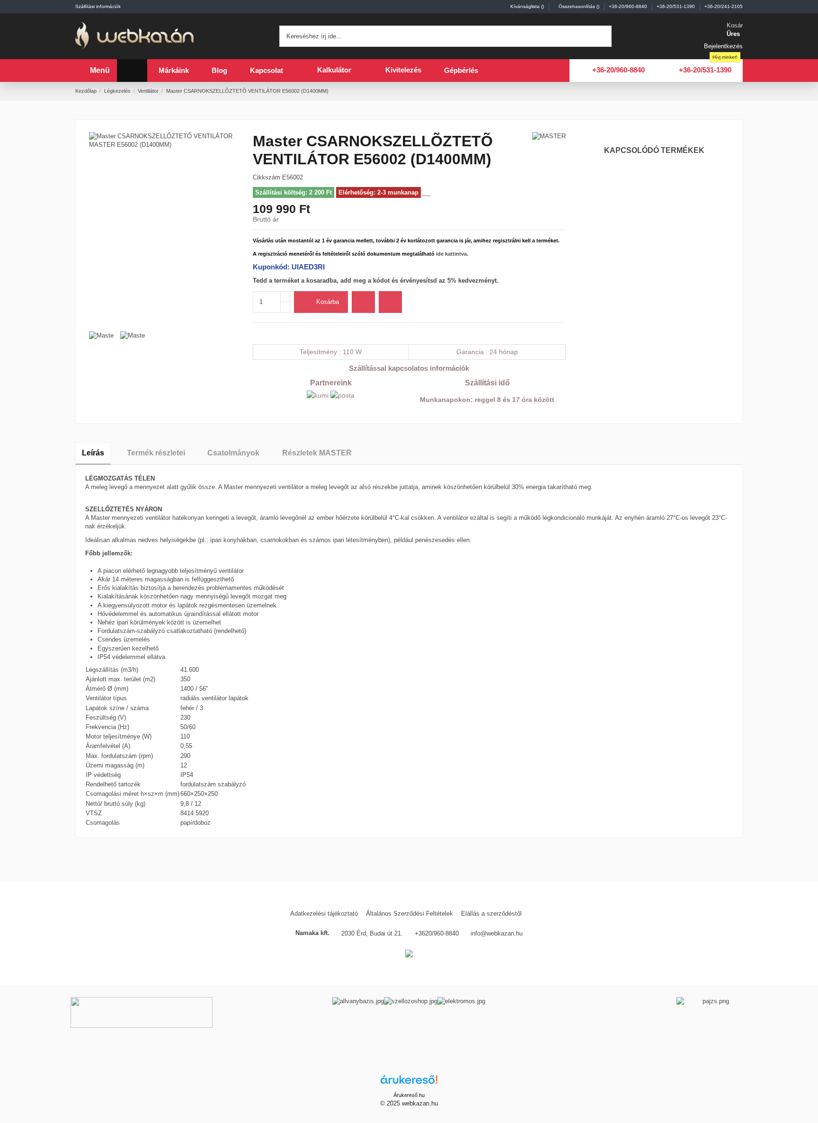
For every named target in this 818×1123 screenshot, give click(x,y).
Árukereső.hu (409, 1095)
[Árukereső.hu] (409, 1082)
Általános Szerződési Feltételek (409, 913)
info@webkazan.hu (497, 933)
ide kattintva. (452, 254)
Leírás (93, 453)
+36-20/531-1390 (676, 6)
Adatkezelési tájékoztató (324, 913)
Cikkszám (266, 177)
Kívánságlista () (527, 6)
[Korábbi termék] (730, 90)
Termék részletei (156, 453)
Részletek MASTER (317, 453)
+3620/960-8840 (437, 933)
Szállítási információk (98, 6)
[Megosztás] (256, 333)
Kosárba (327, 301)
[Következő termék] (739, 90)
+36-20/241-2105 (723, 6)
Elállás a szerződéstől (491, 913)
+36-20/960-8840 (629, 6)
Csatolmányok (233, 453)
